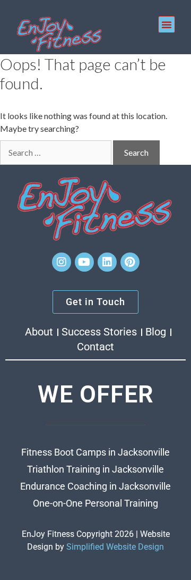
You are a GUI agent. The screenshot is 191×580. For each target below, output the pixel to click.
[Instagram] (61, 262)
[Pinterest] (130, 262)
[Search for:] (55, 152)
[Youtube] (84, 262)
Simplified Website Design (115, 547)
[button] (166, 24)
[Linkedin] (107, 262)
